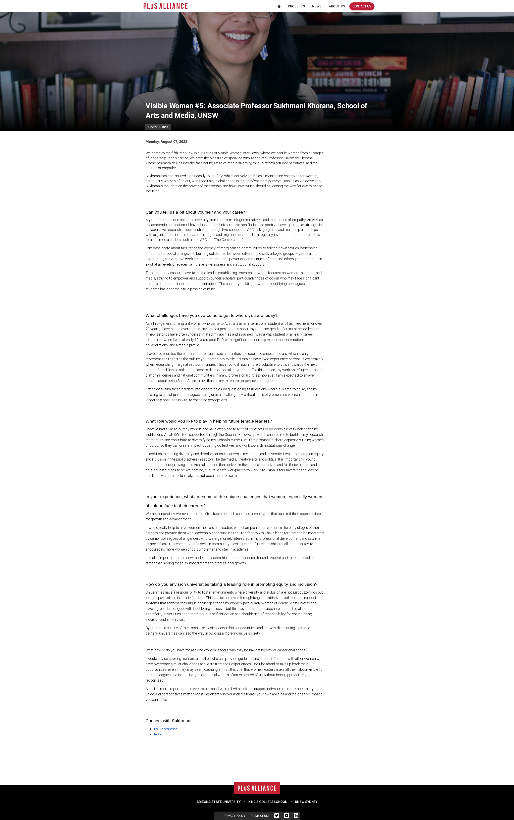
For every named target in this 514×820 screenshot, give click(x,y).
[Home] (166, 6)
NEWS (317, 6)
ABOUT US (337, 6)
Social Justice (158, 127)
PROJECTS (296, 6)
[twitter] (276, 816)
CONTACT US (362, 6)
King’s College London (268, 802)
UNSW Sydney (306, 802)
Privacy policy (234, 815)
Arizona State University (219, 802)
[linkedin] (296, 816)
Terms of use (259, 815)
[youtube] (286, 816)
